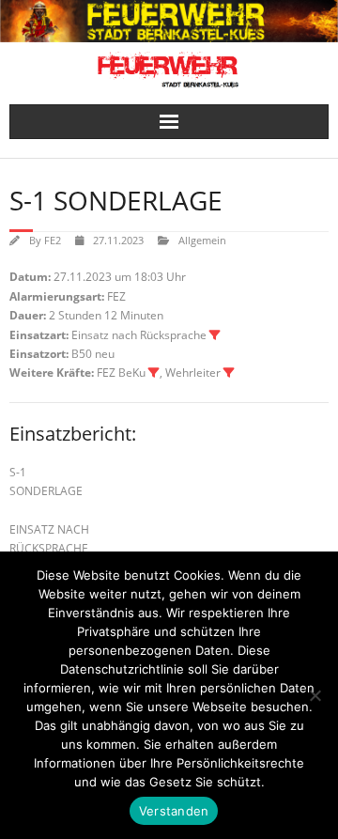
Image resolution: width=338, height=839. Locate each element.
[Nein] (314, 695)
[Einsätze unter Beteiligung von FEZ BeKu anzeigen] (154, 373)
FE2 (52, 240)
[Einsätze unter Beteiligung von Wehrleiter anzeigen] (229, 373)
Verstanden (174, 810)
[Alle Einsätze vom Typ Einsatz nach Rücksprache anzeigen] (215, 335)
